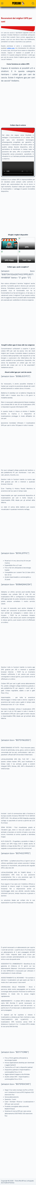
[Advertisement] (18, 103)
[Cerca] (33, 3)
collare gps (11, 48)
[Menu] (2, 3)
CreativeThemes (8, 1183)
